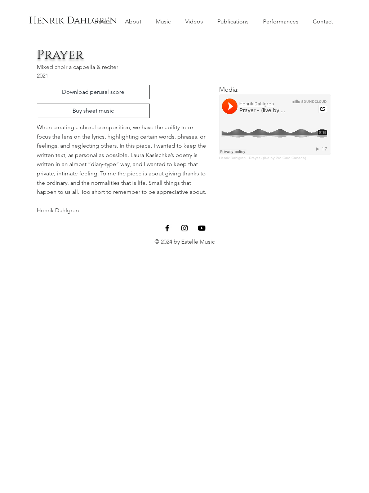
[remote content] (275, 127)
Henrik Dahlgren (73, 20)
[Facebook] (167, 228)
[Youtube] (201, 228)
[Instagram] (184, 228)
